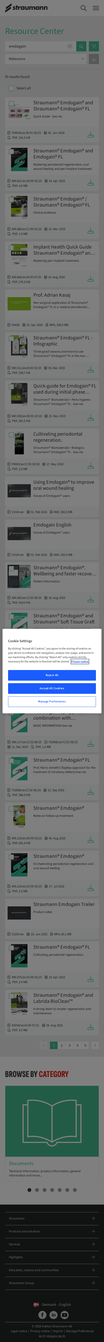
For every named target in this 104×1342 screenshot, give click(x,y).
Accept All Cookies (52, 688)
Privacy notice (80, 661)
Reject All (52, 675)
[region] (52, 671)
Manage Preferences (52, 701)
